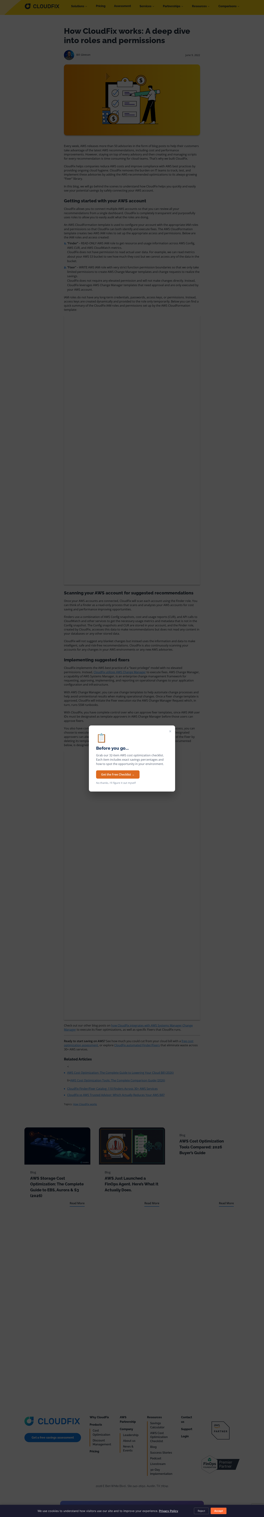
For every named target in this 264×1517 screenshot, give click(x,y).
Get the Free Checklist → (118, 774)
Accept (218, 1510)
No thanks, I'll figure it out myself (116, 782)
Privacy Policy (168, 1511)
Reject (201, 1510)
